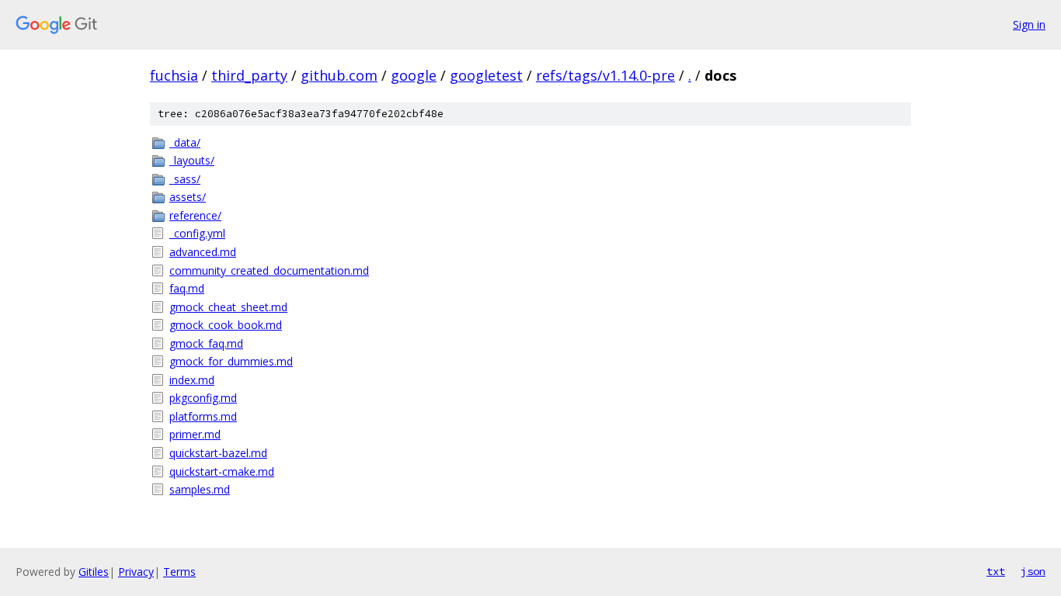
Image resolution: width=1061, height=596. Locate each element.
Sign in (1029, 24)
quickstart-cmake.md (221, 471)
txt (995, 571)
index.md (191, 379)
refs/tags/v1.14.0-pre (605, 75)
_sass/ (184, 179)
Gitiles (93, 571)
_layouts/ (191, 160)
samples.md (199, 489)
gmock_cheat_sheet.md (228, 307)
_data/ (184, 142)
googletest (486, 75)
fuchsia (174, 75)
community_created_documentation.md (269, 270)
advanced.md (202, 251)
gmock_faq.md (206, 343)
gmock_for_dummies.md (231, 361)
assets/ (187, 196)
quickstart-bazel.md (218, 452)
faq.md (186, 288)
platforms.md (203, 416)
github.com (339, 75)
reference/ (195, 215)
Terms (179, 571)
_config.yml (197, 233)
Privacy (136, 571)
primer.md (195, 434)
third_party (249, 75)
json (1033, 571)
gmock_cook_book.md (225, 324)
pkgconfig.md (203, 397)
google (414, 75)
